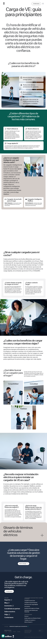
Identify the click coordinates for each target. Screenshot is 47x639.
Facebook (18, 631)
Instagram (10, 631)
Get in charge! (22, 563)
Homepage (6, 626)
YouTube (5, 631)
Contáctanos (36, 3)
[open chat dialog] (3, 636)
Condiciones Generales (28, 630)
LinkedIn (14, 631)
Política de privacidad (27, 631)
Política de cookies (27, 632)
